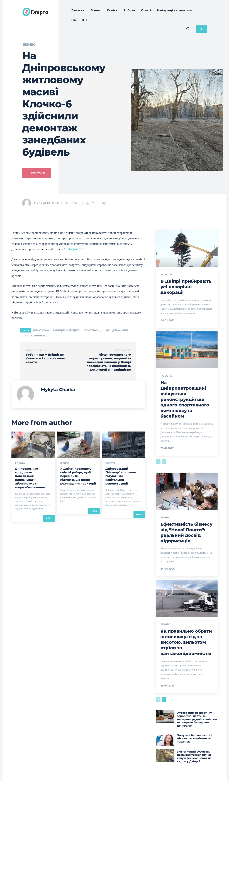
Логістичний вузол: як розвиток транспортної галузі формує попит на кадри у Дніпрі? (194, 756)
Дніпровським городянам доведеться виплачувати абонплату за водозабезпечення (30, 478)
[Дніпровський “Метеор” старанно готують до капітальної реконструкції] (123, 445)
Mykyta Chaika (46, 203)
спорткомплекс (34, 335)
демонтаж (41, 330)
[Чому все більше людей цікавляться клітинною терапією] (165, 739)
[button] (188, 29)
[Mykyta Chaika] (27, 203)
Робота (20, 463)
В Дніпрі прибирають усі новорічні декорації (185, 287)
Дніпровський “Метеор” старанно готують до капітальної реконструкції (120, 476)
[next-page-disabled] (164, 461)
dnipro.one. (76, 249)
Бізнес (29, 44)
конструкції (93, 330)
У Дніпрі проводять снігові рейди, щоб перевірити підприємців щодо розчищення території (78, 476)
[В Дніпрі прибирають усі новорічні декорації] (187, 248)
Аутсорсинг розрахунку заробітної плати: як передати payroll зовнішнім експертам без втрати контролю (197, 719)
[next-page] (164, 699)
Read (49, 518)
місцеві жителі (117, 330)
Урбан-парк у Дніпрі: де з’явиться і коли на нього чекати (46, 358)
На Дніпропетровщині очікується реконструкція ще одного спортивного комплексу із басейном (184, 399)
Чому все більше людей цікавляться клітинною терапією (194, 738)
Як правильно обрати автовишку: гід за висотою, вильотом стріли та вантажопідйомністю (186, 642)
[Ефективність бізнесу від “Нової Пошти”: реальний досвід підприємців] (187, 491)
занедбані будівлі (67, 330)
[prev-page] (158, 461)
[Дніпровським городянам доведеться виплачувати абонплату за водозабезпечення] (33, 445)
